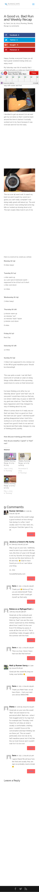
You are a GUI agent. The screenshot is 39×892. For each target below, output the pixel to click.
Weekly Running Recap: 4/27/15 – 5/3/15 (10, 486)
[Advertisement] (19, 148)
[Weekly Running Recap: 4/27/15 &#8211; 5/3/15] (10, 478)
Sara (7, 23)
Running (24, 23)
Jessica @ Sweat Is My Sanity (21, 542)
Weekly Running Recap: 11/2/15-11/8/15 (24, 463)
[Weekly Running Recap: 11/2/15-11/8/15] (24, 456)
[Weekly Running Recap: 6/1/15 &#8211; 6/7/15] (10, 456)
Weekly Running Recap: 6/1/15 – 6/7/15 (9, 463)
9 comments (14, 26)
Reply (31, 534)
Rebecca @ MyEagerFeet (20, 609)
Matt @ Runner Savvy (18, 666)
